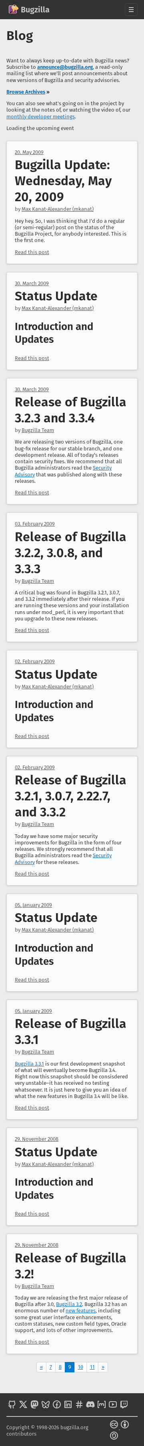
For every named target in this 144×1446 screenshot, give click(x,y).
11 (92, 1367)
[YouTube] (112, 1405)
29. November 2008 (36, 1139)
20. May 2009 (29, 152)
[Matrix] (101, 1405)
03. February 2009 (35, 524)
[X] (23, 1405)
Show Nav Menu (131, 9)
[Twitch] (124, 1405)
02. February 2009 (35, 661)
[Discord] (90, 1405)
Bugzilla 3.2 (69, 1304)
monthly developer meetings (40, 117)
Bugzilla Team (38, 430)
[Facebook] (56, 1405)
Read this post (32, 252)
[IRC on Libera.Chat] (79, 1405)
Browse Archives (25, 92)
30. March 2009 (32, 283)
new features (81, 1311)
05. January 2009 (33, 905)
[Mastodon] (34, 1405)
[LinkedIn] (68, 1405)
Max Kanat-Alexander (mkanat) (58, 209)
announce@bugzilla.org (65, 67)
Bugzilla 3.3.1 (29, 1064)
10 (80, 1367)
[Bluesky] (45, 1405)
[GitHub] (12, 1405)
